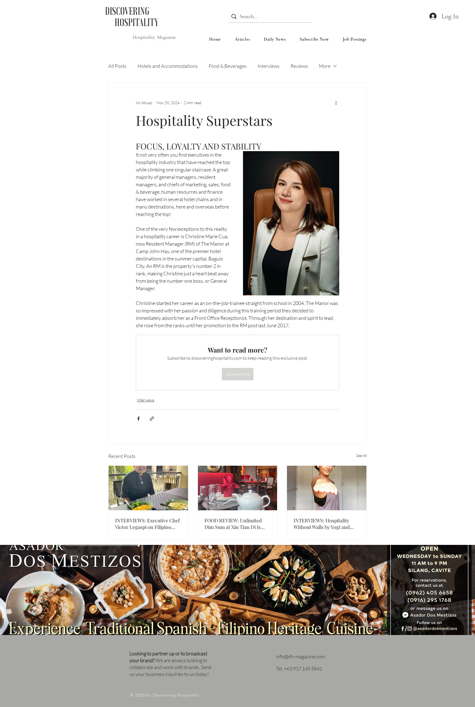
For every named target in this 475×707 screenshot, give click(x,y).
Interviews (269, 66)
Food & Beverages (228, 66)
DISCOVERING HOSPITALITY (132, 16)
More (324, 66)
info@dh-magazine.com (300, 656)
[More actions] (336, 102)
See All (361, 455)
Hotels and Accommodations (167, 66)
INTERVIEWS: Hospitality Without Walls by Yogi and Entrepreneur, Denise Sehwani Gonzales (322, 523)
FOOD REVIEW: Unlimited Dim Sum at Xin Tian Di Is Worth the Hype (233, 523)
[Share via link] (151, 418)
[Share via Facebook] (138, 418)
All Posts (117, 66)
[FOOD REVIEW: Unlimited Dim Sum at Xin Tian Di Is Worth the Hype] (237, 488)
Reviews (299, 66)
